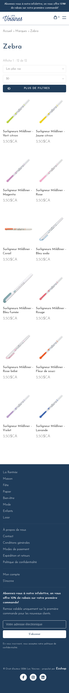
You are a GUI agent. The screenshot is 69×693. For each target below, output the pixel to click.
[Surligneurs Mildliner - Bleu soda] (51, 230)
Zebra (34, 31)
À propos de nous (14, 529)
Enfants (8, 511)
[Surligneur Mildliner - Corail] (18, 230)
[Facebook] (25, 677)
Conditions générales (16, 542)
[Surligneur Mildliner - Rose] (51, 171)
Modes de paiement (16, 549)
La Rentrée (10, 472)
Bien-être (8, 498)
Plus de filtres (37, 88)
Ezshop (61, 668)
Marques (21, 31)
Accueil (7, 31)
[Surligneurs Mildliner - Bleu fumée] (18, 289)
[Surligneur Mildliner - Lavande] (51, 406)
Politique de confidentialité (20, 562)
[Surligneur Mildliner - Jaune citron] (51, 112)
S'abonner (34, 634)
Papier (7, 491)
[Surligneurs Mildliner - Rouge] (51, 289)
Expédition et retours (16, 555)
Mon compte (11, 574)
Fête (6, 485)
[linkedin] (44, 677)
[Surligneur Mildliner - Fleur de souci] (51, 348)
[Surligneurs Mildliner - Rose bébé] (18, 348)
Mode (7, 504)
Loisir (6, 517)
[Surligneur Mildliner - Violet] (18, 406)
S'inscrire (8, 581)
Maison (7, 478)
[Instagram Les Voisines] (34, 677)
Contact (8, 536)
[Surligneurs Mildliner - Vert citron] (18, 112)
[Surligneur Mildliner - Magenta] (18, 171)
